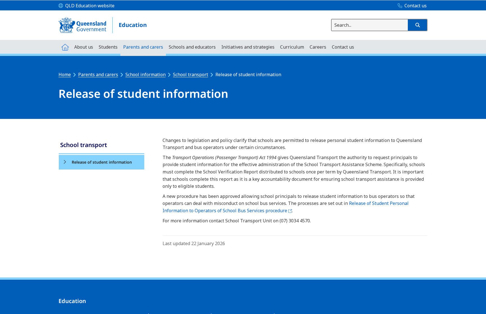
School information (145, 74)
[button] (417, 25)
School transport (190, 74)
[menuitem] (64, 47)
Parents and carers (98, 74)
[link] (101, 145)
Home (64, 74)
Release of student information (102, 162)
